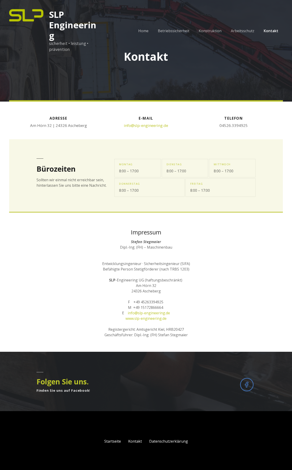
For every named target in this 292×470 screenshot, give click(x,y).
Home (143, 30)
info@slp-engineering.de (146, 125)
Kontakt (271, 30)
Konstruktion (210, 30)
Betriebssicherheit (173, 30)
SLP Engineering (72, 24)
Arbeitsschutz (242, 30)
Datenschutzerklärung (168, 441)
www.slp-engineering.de (146, 318)
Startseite (112, 441)
